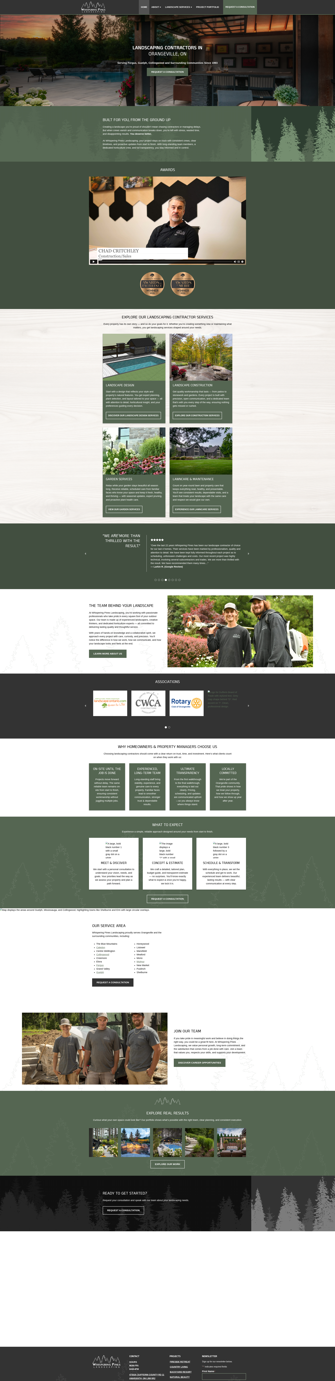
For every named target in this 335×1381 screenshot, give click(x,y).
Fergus (100, 965)
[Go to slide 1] (155, 579)
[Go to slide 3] (162, 579)
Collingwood (102, 954)
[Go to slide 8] (179, 579)
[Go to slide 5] (169, 579)
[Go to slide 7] (175, 579)
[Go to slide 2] (158, 579)
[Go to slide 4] (165, 579)
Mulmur (140, 961)
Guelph (100, 972)
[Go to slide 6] (172, 579)
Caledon (100, 947)
